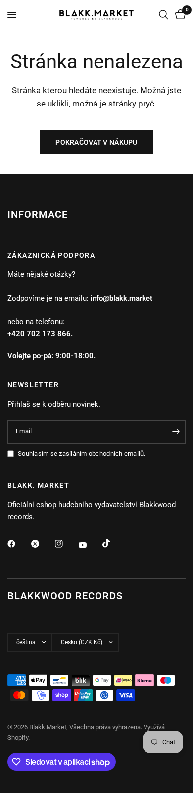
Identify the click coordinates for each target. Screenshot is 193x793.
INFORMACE (37, 214)
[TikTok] (113, 543)
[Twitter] (42, 544)
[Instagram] (66, 544)
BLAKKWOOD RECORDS (65, 596)
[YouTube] (89, 545)
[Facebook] (18, 544)
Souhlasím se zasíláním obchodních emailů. (81, 453)
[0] (179, 15)
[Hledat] (163, 15)
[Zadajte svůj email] (176, 432)
